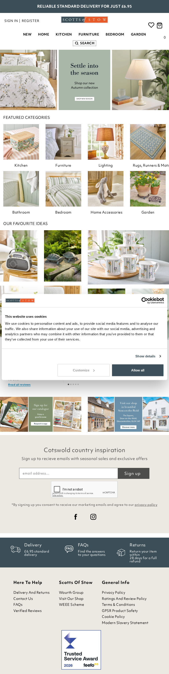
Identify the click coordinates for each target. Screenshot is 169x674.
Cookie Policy (113, 616)
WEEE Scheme (71, 604)
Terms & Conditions (118, 604)
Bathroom (21, 212)
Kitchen (64, 34)
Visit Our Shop (71, 598)
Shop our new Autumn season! (84, 6)
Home (43, 34)
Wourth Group (71, 592)
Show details (145, 356)
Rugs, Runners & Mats (149, 165)
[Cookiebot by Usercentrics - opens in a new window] (144, 300)
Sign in (11, 21)
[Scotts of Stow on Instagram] (93, 516)
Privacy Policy (113, 592)
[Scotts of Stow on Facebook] (75, 516)
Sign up (132, 473)
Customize (81, 370)
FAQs (17, 604)
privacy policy (146, 505)
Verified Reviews (27, 610)
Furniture (89, 34)
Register (30, 21)
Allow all (137, 370)
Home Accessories (106, 212)
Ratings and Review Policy (124, 598)
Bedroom (115, 34)
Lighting (106, 165)
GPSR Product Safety (120, 610)
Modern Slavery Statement (125, 623)
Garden (138, 34)
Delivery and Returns (31, 592)
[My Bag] (160, 26)
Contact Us (23, 598)
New (27, 34)
